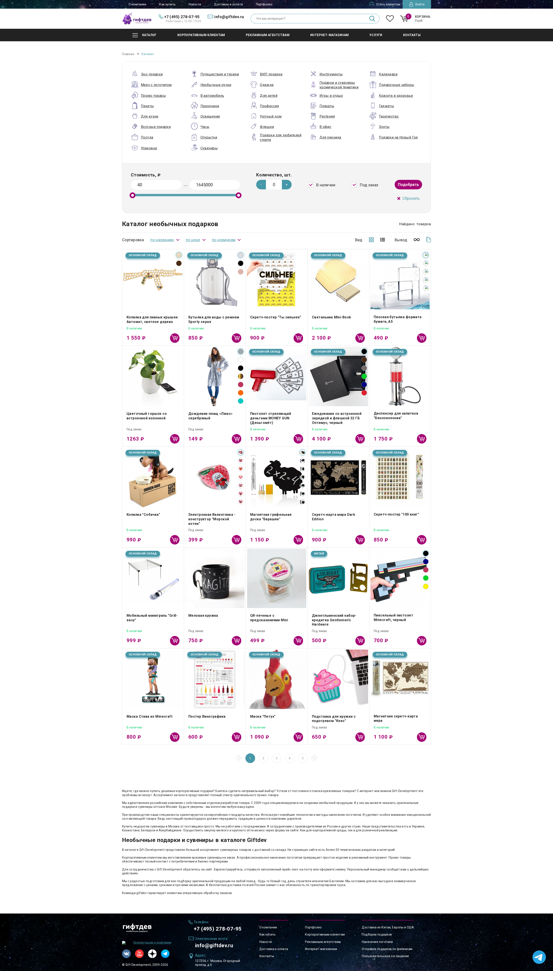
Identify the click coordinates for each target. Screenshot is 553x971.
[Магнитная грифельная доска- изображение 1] (276, 477)
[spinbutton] (274, 184)
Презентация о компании (152, 942)
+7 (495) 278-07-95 (218, 929)
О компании (137, 4)
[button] (287, 184)
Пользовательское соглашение (385, 956)
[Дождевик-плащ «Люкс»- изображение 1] (215, 376)
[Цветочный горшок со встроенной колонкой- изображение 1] (153, 376)
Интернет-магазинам (321, 949)
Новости (195, 4)
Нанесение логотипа (377, 942)
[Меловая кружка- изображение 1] (215, 578)
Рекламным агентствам (323, 942)
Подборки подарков (377, 934)
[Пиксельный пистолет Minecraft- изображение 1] (400, 578)
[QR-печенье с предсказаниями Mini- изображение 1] (276, 578)
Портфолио (264, 4)
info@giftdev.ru (214, 945)
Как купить (167, 4)
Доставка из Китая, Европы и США (388, 927)
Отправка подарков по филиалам (387, 949)
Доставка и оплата (228, 4)
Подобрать (408, 184)
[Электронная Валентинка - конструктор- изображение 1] (215, 477)
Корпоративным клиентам (325, 934)
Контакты (266, 956)
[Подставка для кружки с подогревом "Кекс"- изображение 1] (338, 679)
